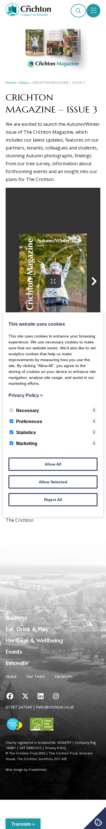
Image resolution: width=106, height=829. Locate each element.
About (11, 676)
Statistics (26, 432)
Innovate (17, 663)
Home (11, 82)
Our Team (35, 676)
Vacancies (64, 676)
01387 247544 (19, 707)
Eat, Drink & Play (27, 629)
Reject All (53, 499)
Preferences (29, 421)
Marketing (26, 443)
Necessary (27, 410)
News (24, 82)
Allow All (53, 464)
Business (16, 618)
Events (14, 651)
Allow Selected (53, 481)
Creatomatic (38, 769)
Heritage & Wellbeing (34, 640)
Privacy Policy (55, 748)
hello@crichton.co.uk (55, 707)
